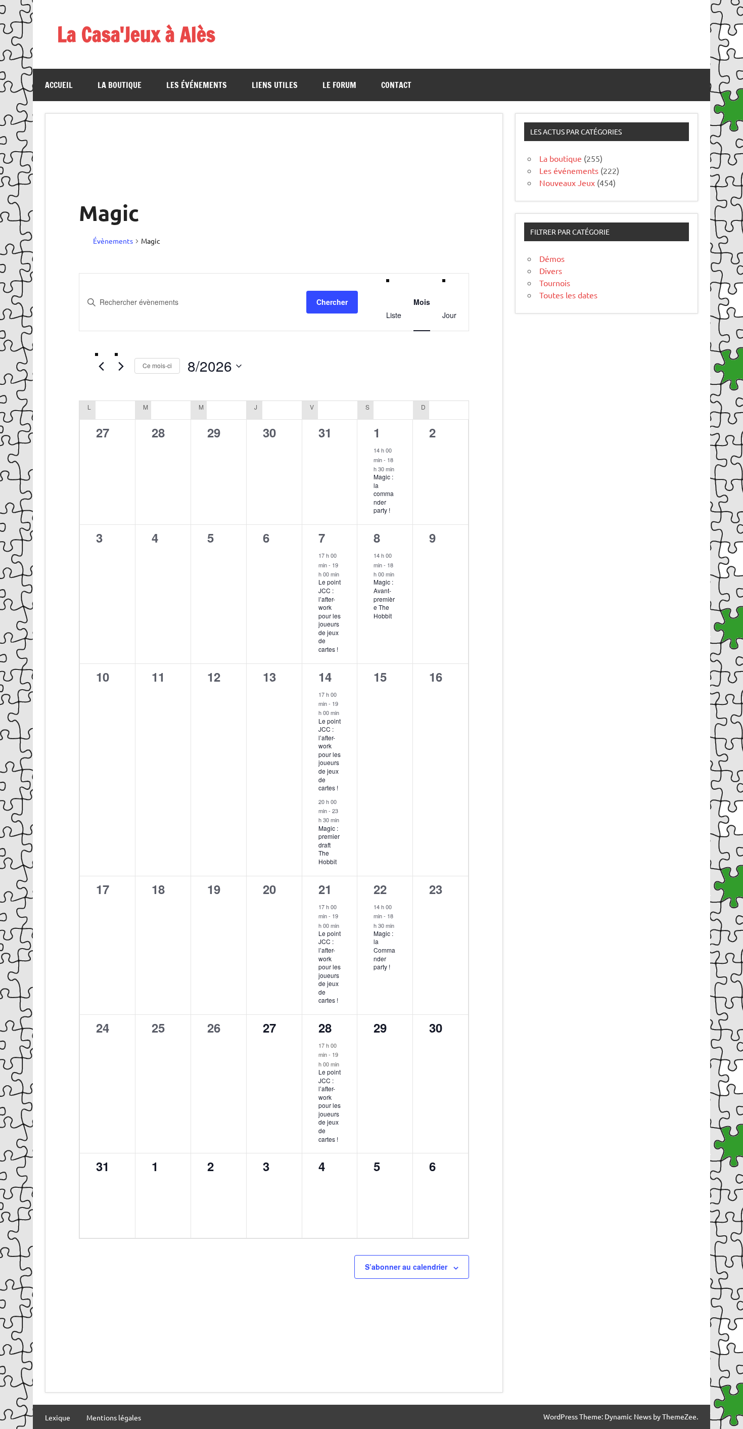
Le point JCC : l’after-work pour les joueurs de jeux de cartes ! (329, 615)
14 (325, 676)
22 (380, 889)
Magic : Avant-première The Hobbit (384, 598)
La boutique (120, 85)
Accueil (59, 85)
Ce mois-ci (157, 365)
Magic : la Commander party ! (384, 950)
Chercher (332, 302)
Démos (552, 258)
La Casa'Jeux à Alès (136, 34)
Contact (396, 85)
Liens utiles (275, 85)
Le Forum (339, 85)
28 (325, 1027)
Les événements (196, 85)
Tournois (554, 283)
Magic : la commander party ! (384, 493)
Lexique (57, 1417)
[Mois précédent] (101, 366)
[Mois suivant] (121, 366)
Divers (550, 270)
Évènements (113, 240)
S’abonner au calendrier (406, 1267)
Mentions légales (113, 1417)
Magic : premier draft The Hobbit (329, 845)
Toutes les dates (568, 295)
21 (325, 889)
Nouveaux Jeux (567, 182)
